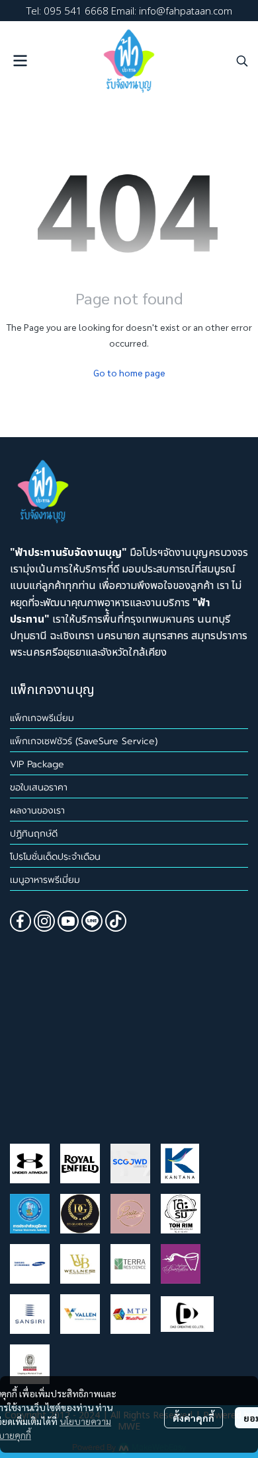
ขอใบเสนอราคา (38, 787)
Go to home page (129, 372)
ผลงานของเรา (37, 810)
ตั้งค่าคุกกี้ (193, 1418)
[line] (92, 921)
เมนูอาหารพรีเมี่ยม (45, 880)
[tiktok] (115, 921)
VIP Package (37, 764)
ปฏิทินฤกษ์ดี (34, 834)
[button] (242, 61)
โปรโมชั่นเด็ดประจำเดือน (55, 857)
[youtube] (68, 921)
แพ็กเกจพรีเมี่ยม (42, 718)
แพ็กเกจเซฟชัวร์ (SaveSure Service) (83, 741)
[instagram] (44, 921)
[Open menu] (20, 61)
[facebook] (20, 921)
